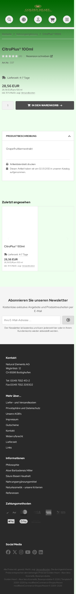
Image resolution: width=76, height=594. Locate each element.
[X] (14, 552)
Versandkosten (28, 92)
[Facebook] (8, 552)
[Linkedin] (41, 552)
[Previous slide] (8, 238)
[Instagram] (21, 552)
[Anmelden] (38, 19)
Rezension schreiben (37, 56)
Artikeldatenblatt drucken (23, 164)
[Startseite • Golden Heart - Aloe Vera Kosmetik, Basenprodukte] (38, 11)
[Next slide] (67, 238)
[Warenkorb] (52, 19)
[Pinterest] (34, 552)
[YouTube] (27, 552)
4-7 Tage (24, 77)
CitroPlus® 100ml (14, 246)
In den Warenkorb (45, 105)
